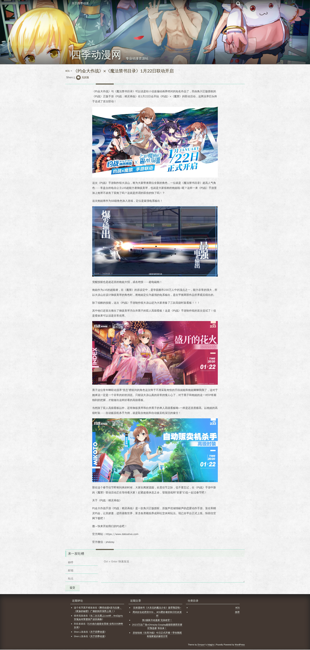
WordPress (240, 644)
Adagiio (210, 644)
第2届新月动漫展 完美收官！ (157, 620)
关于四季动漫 (80, 3)
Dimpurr (201, 644)
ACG (67, 70)
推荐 (237, 612)
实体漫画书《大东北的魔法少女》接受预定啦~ (157, 607)
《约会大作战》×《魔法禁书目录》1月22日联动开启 (123, 71)
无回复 (85, 77)
